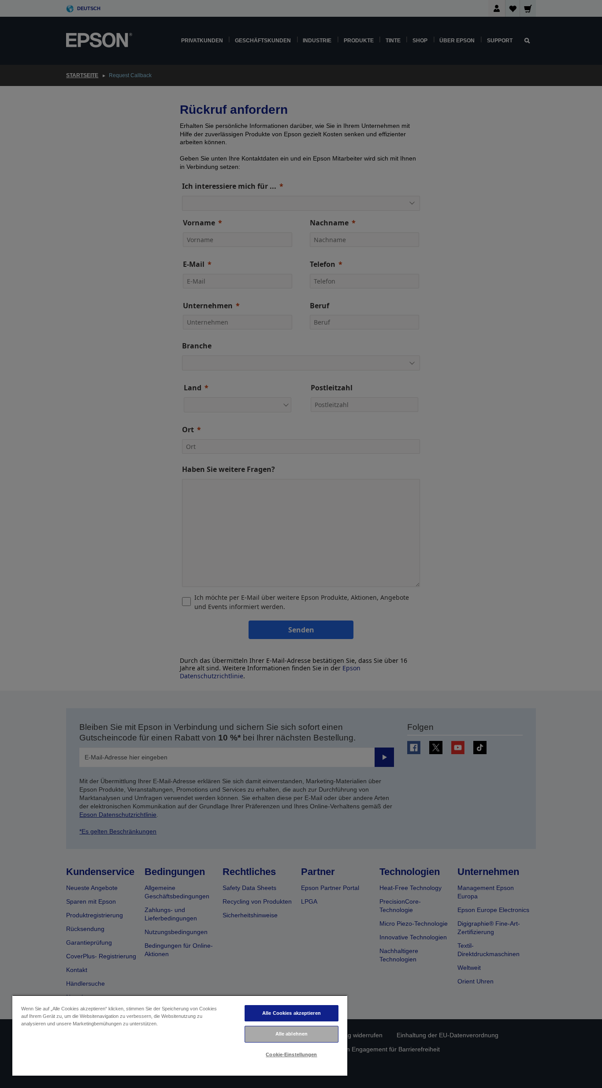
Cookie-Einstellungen (291, 1054)
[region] (179, 1035)
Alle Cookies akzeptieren (291, 1013)
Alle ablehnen (291, 1033)
